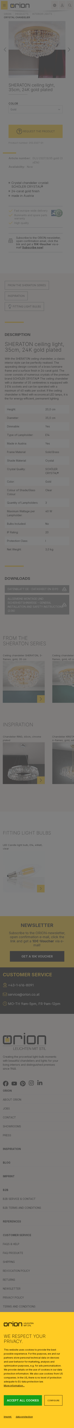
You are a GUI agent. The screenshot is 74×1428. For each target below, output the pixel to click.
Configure (53, 1400)
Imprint (8, 1416)
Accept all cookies (23, 1400)
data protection (24, 1416)
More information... (14, 1385)
